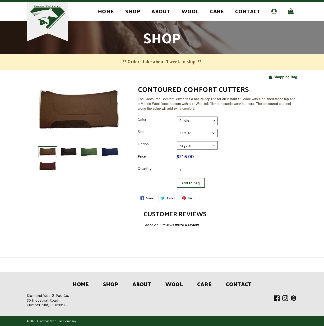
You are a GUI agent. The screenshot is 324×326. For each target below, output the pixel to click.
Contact (247, 11)
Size (141, 131)
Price (142, 156)
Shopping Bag (285, 76)
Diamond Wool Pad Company (56, 321)
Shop (132, 11)
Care (217, 11)
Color (142, 119)
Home (106, 11)
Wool (190, 11)
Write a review (187, 224)
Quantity (145, 168)
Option (143, 144)
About (160, 11)
